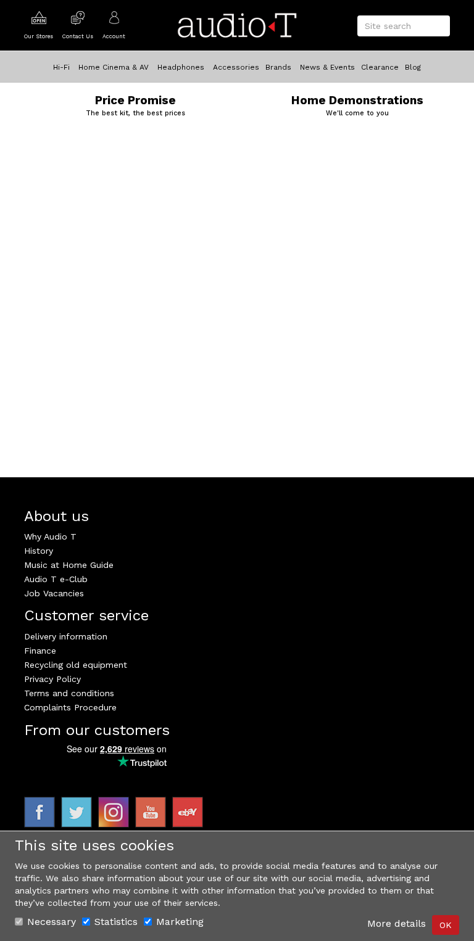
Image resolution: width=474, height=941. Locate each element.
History (38, 551)
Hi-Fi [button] (61, 67)
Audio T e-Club (56, 579)
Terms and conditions (69, 693)
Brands (278, 67)
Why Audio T (50, 536)
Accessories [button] (236, 67)
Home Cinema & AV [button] (113, 67)
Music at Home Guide (69, 565)
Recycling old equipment (75, 665)
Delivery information (65, 636)
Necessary (51, 921)
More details (396, 923)
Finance (40, 650)
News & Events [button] (327, 67)
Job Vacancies (54, 593)
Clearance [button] (380, 67)
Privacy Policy (52, 679)
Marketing (180, 921)
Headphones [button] (180, 67)
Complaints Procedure (70, 707)
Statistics (116, 921)
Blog (413, 67)
